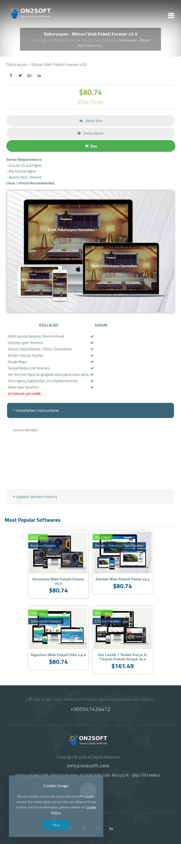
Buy (93, 146)
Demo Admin (92, 133)
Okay (56, 824)
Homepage (39, 40)
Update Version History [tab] (36, 496)
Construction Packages (98, 40)
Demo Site (93, 121)
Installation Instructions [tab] (37, 410)
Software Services (64, 40)
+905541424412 (90, 709)
